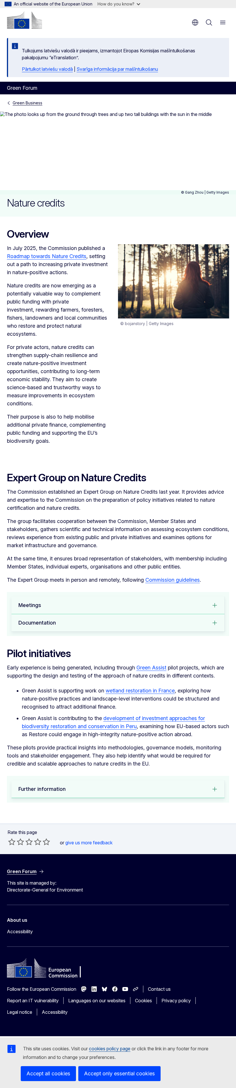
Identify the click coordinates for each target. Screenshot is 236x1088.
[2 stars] (16, 841)
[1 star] (11, 841)
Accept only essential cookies (119, 1073)
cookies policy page (109, 1048)
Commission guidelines (172, 580)
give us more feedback (89, 842)
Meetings (29, 605)
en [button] (195, 22)
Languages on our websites (96, 1000)
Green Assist (151, 668)
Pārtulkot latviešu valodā (47, 69)
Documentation (37, 623)
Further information (42, 789)
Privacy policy (176, 1000)
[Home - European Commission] (24, 20)
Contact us (159, 989)
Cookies (143, 1000)
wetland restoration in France (140, 691)
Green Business (27, 102)
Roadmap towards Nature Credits (46, 256)
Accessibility (20, 931)
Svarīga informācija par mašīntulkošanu (117, 69)
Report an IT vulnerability (33, 1000)
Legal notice (19, 1012)
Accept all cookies (48, 1073)
